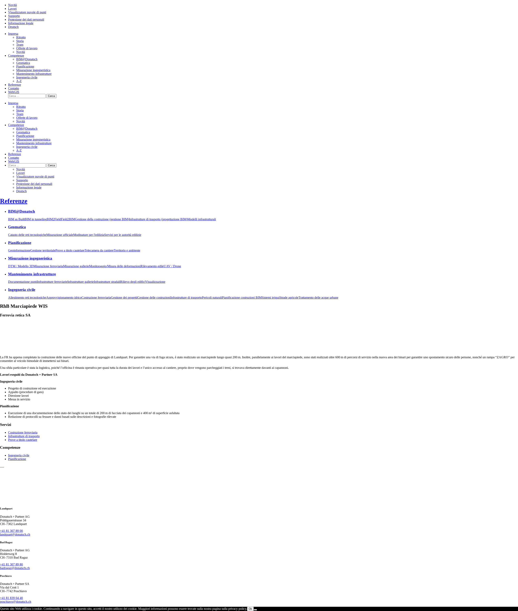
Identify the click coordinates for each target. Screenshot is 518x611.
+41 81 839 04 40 (11, 598)
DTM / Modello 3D (20, 266)
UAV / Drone (172, 266)
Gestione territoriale (42, 250)
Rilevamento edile (152, 266)
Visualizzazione (155, 281)
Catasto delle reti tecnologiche (27, 235)
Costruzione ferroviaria (96, 297)
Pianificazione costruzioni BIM (242, 297)
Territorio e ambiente (127, 250)
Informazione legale (20, 23)
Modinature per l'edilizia (88, 235)
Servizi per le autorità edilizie (122, 235)
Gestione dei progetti (124, 297)
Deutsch (13, 27)
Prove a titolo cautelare (70, 250)
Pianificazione (25, 66)
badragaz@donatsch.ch (15, 568)
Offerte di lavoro (26, 48)
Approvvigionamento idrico (64, 297)
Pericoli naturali (212, 297)
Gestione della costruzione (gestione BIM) (102, 219)
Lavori (12, 8)
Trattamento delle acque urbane (318, 297)
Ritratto (21, 37)
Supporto (14, 16)
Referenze (14, 84)
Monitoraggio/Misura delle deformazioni (115, 266)
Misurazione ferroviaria (48, 266)
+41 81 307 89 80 (11, 564)
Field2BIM (68, 219)
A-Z (19, 81)
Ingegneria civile (26, 77)
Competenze (16, 55)
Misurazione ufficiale (59, 235)
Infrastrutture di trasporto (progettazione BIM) (158, 219)
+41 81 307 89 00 (11, 531)
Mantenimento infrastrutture (34, 73)
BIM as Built (16, 219)
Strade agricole (288, 297)
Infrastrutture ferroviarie (52, 281)
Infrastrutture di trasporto (186, 297)
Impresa (13, 33)
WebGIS (13, 92)
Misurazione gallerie (76, 266)
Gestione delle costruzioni (153, 297)
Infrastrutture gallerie (80, 281)
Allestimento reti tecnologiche (27, 297)
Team (19, 44)
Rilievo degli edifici (132, 281)
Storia (20, 41)
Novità (12, 5)
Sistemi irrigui (270, 297)
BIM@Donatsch (26, 59)
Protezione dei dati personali (26, 19)
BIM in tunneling (36, 219)
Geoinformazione (19, 250)
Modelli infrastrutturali (201, 219)
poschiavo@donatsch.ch (15, 601)
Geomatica (23, 63)
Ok (250, 608)
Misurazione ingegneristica (33, 70)
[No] (255, 609)
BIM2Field (54, 219)
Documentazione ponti (22, 281)
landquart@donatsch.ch (15, 534)
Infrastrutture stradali (107, 281)
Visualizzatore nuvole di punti (27, 12)
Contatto (13, 88)
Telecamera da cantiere (99, 250)
